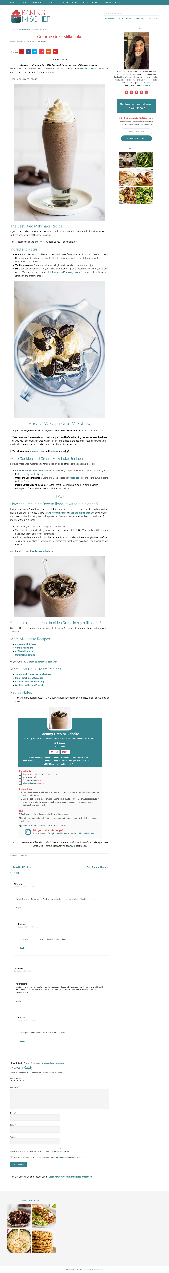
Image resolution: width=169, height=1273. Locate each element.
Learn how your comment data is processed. (70, 1176)
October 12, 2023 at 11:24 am (24, 887)
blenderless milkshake (41, 551)
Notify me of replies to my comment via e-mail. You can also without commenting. (49, 1157)
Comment (14, 1087)
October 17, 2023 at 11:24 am (28, 927)
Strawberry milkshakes (56, 512)
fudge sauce (76, 478)
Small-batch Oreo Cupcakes (29, 678)
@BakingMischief (59, 833)
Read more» (145, 85)
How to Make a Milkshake (94, 68)
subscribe (64, 1157)
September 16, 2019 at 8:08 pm (28, 1020)
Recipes (44, 41)
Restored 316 (99, 1269)
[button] (55, 743)
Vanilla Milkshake (24, 647)
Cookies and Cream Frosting (29, 681)
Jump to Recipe (59, 59)
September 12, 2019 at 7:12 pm (24, 971)
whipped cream (37, 451)
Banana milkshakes (80, 512)
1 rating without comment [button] (52, 1063)
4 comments (23, 855)
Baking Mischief (30, 16)
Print (55, 752)
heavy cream (74, 272)
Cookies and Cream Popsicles (30, 685)
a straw (54, 451)
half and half (58, 272)
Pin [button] (66, 752)
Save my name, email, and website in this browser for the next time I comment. (40, 1152)
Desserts (20, 41)
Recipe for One (35, 41)
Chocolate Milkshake (25, 644)
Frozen (26, 41)
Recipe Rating (15, 1078)
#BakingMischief (86, 833)
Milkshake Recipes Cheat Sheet (42, 661)
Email (13, 1125)
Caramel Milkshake (25, 655)
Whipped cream (30, 783)
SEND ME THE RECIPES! (136, 138)
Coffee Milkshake (24, 651)
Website (13, 1137)
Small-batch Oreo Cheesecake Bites (33, 674)
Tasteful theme (85, 1269)
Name (13, 1113)
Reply (18, 908)
